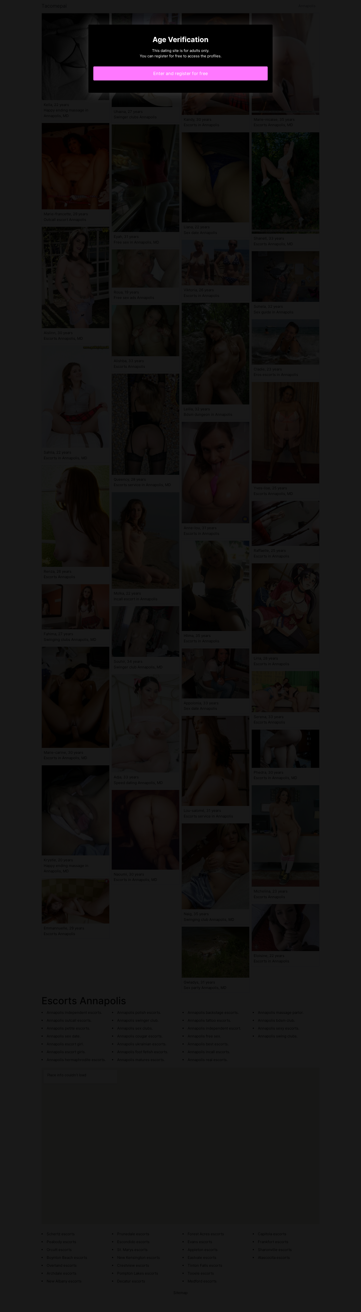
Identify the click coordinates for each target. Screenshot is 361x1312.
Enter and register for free (180, 73)
